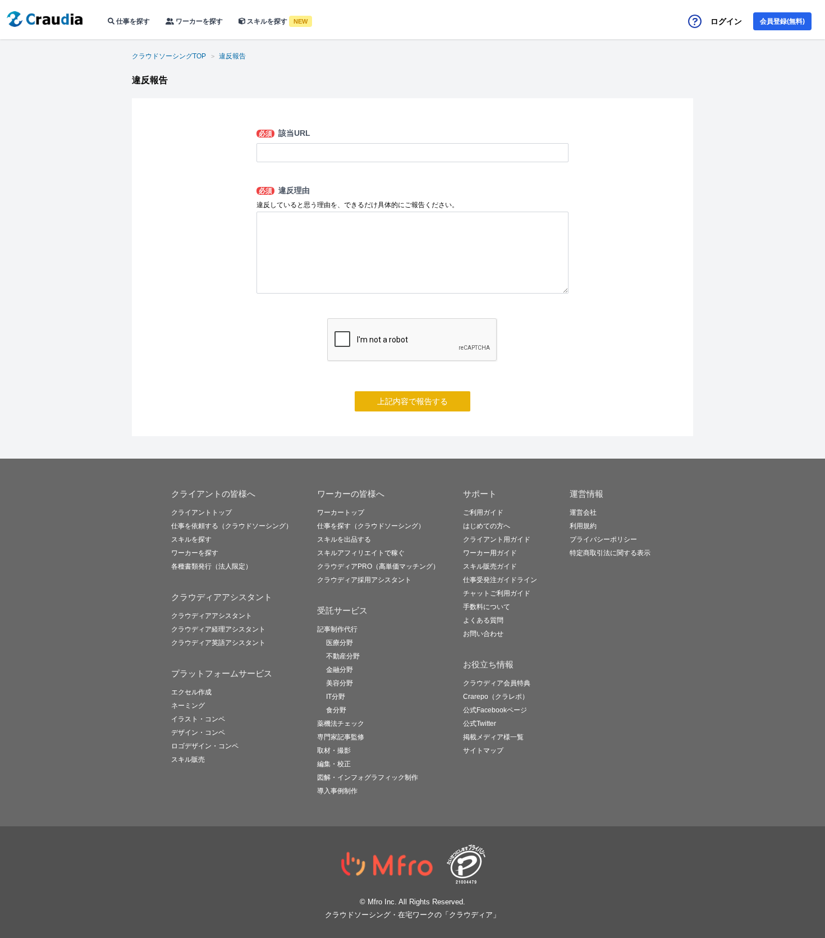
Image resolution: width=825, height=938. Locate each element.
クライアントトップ (201, 512)
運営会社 (583, 512)
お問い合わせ (483, 634)
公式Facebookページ (495, 710)
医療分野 (339, 643)
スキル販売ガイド (490, 566)
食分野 (336, 710)
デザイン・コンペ (198, 732)
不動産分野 (343, 656)
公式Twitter (479, 723)
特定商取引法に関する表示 (610, 553)
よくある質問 (483, 620)
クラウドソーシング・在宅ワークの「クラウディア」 (412, 914)
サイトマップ (483, 750)
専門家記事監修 (340, 737)
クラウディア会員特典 (496, 683)
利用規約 (583, 526)
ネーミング (188, 706)
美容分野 (339, 683)
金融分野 (339, 670)
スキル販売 (188, 759)
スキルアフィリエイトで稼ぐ (361, 553)
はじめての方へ (486, 526)
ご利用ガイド (483, 512)
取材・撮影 (334, 750)
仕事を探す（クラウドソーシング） (371, 526)
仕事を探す (132, 21)
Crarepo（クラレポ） (496, 697)
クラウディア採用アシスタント (364, 580)
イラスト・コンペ (198, 719)
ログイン (726, 21)
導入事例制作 (337, 791)
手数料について (486, 607)
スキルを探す (276, 21)
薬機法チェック (340, 723)
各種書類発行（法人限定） (211, 566)
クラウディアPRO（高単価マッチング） (378, 566)
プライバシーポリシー (603, 539)
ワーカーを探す (198, 21)
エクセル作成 (191, 692)
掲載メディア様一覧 (493, 737)
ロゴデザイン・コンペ (205, 746)
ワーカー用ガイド (490, 553)
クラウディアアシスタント (211, 616)
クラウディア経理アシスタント (218, 629)
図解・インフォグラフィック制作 (367, 777)
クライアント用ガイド (496, 539)
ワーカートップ (340, 512)
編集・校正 (334, 764)
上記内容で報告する (412, 401)
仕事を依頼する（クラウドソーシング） (231, 526)
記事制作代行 (337, 629)
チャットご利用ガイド (496, 593)
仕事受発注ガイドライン (500, 580)
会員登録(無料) (782, 21)
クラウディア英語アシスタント (218, 643)
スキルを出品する (344, 539)
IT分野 (335, 697)
